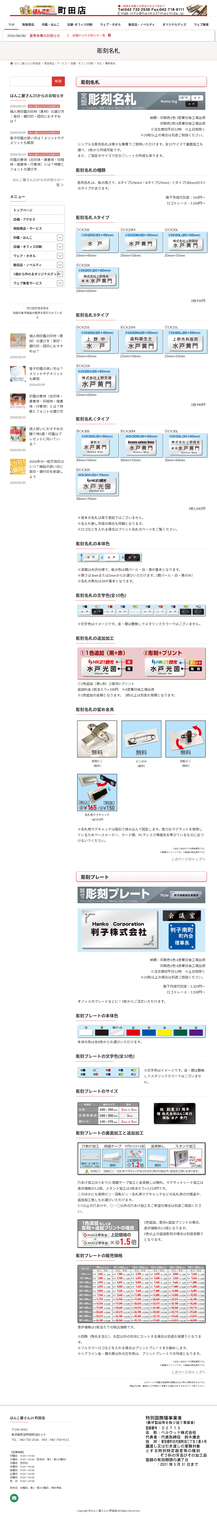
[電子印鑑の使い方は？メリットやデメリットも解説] (18, 374)
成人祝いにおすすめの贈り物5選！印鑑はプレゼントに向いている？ (46, 436)
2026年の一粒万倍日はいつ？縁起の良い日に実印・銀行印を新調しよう (46, 469)
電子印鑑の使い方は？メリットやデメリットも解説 (46, 373)
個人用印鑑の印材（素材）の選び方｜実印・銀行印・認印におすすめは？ (37, 116)
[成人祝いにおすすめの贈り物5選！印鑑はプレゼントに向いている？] (18, 434)
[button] (88, 35)
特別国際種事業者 (37, 308)
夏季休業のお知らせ (45, 36)
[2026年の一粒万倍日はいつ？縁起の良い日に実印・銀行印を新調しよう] (18, 467)
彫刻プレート (125, 156)
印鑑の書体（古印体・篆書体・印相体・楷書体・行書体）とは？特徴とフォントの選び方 (37, 164)
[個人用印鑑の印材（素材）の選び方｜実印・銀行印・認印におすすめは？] (18, 341)
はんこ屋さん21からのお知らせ (44, 106)
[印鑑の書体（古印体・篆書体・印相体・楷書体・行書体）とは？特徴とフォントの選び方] (18, 401)
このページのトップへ (188, 859)
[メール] (14, 1498)
